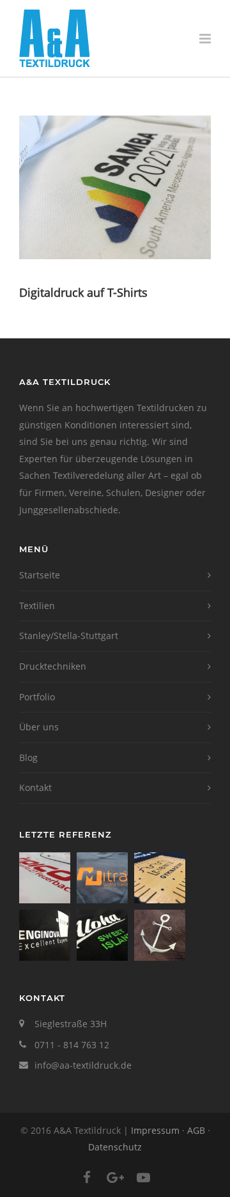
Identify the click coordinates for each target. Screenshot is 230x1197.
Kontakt (35, 787)
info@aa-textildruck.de (83, 1065)
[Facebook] (87, 1177)
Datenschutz (115, 1147)
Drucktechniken (52, 666)
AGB (196, 1130)
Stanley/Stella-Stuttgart (68, 635)
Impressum (155, 1130)
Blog (28, 757)
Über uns (39, 727)
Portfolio (37, 697)
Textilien (37, 605)
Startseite (39, 575)
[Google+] (115, 1177)
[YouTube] (143, 1177)
